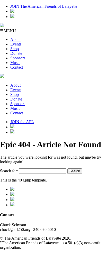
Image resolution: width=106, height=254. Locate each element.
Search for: (9, 171)
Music (15, 62)
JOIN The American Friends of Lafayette (43, 6)
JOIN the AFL (22, 122)
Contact (16, 67)
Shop (14, 49)
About (15, 39)
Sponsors (17, 58)
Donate (16, 53)
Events (15, 44)
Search (74, 171)
